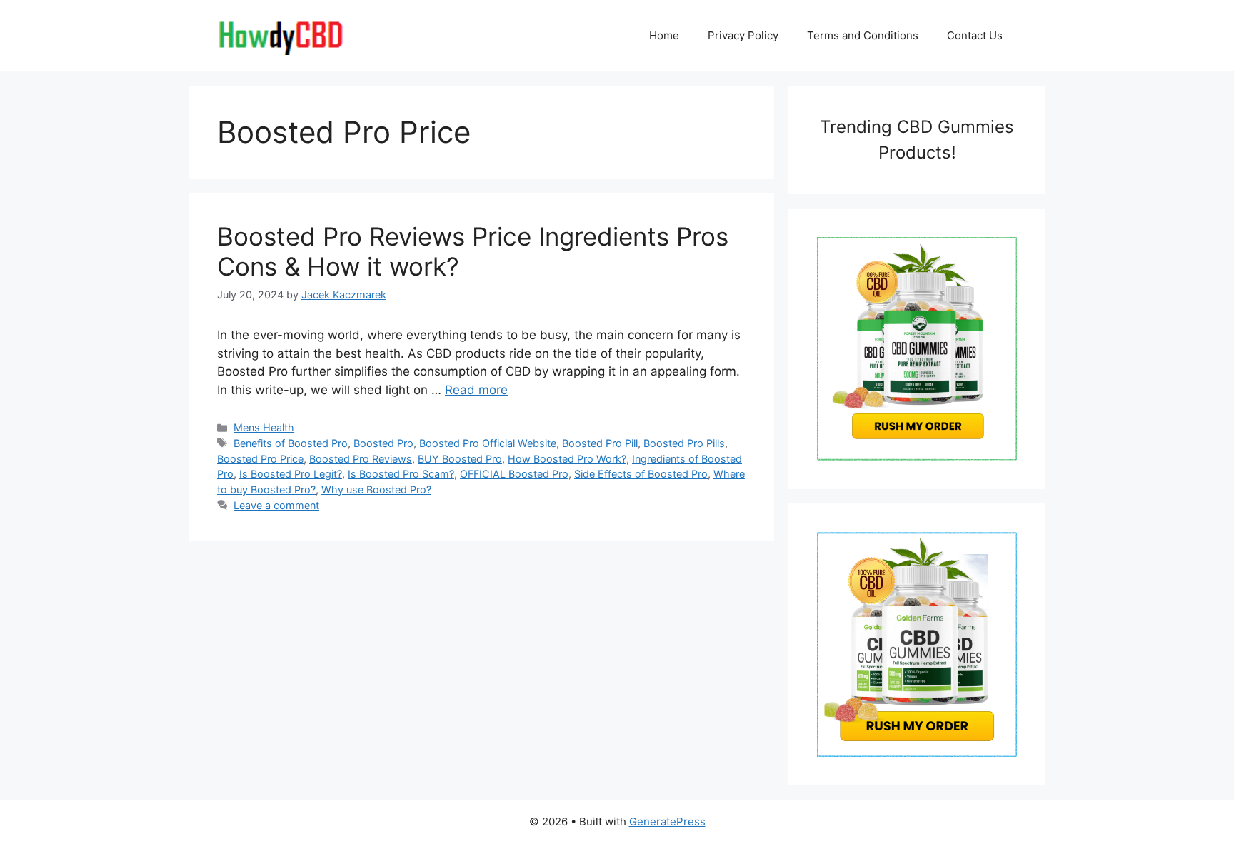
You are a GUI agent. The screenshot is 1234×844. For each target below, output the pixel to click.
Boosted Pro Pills (684, 443)
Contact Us (975, 35)
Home (664, 35)
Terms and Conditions (862, 35)
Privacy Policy (743, 35)
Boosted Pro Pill (600, 443)
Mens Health (264, 427)
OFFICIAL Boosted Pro (514, 474)
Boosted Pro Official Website (487, 443)
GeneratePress (667, 821)
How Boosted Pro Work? (567, 459)
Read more (476, 390)
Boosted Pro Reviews (360, 459)
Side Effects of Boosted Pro (641, 474)
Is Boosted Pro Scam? (401, 474)
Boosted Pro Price (260, 459)
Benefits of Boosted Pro (291, 443)
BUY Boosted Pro (460, 459)
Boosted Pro (383, 443)
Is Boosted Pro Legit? (290, 474)
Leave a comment (276, 505)
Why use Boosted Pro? (376, 489)
